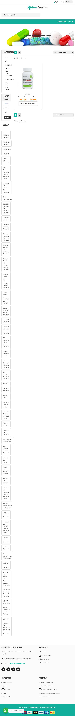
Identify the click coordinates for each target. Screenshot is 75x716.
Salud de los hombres (7, 72)
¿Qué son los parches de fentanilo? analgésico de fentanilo (6, 626)
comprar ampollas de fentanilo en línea (6, 208)
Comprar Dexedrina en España (28, 97)
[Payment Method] (24, 712)
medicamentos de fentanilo (7, 440)
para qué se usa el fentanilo (6, 450)
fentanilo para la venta (6, 405)
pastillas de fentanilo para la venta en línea (6, 527)
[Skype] (13, 669)
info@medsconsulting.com (23, 658)
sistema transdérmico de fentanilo (7, 556)
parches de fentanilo (6, 481)
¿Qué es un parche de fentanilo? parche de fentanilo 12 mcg (6, 607)
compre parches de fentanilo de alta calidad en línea (6, 281)
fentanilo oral (6, 396)
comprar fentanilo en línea (6, 227)
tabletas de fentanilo (6, 565)
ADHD (7, 61)
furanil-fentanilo (6, 424)
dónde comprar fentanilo (6, 354)
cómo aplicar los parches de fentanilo (6, 298)
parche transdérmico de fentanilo (7, 506)
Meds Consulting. (34, 707)
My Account (58, 2)
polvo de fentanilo (6, 548)
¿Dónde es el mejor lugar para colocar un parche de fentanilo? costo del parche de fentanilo (6, 584)
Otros (7, 57)
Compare (28, 90)
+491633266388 (68, 21)
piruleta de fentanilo (6, 540)
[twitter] (8, 669)
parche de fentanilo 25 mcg (6, 470)
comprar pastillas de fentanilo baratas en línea (6, 264)
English (68, 2)
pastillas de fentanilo (6, 515)
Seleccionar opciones (28, 103)
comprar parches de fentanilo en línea (6, 249)
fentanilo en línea (6, 389)
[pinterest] (18, 669)
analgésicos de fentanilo (7, 151)
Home (29, 38)
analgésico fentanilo (6, 143)
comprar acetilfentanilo (7, 198)
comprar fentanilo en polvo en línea (6, 237)
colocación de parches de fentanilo (6, 188)
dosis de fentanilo (6, 320)
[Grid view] (15, 52)
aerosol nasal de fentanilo (6, 135)
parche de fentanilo (6, 460)
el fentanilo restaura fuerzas (6, 375)
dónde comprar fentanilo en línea (6, 364)
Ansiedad (7, 65)
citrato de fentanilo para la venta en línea (6, 173)
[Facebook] (3, 669)
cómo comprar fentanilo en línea (6, 311)
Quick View (33, 91)
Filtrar (7, 117)
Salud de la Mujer (7, 86)
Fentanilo (6, 383)
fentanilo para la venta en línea (6, 415)
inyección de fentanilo (6, 432)
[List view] (19, 52)
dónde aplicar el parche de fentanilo (6, 342)
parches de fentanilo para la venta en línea (6, 493)
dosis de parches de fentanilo (6, 330)
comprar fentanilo (6, 219)
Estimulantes (7, 79)
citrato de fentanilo (6, 161)
